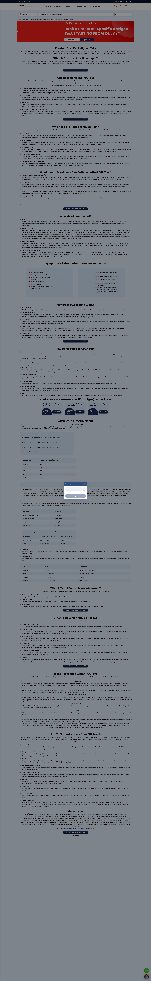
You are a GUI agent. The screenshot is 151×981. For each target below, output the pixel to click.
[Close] (85, 484)
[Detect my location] (84, 489)
